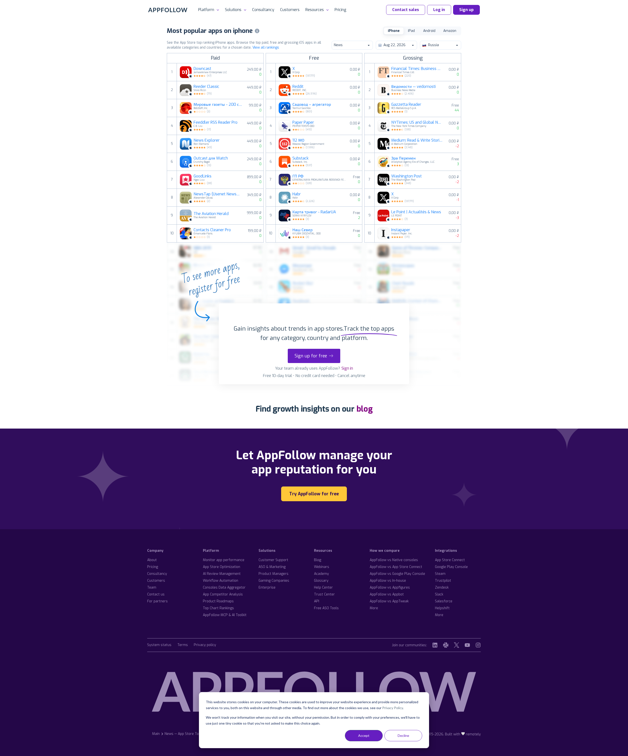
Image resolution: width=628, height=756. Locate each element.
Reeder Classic (206, 86)
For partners (157, 601)
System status (159, 645)
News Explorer (207, 140)
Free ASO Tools (326, 608)
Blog (317, 560)
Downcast (202, 69)
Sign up (466, 9)
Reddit (297, 86)
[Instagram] (478, 645)
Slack (439, 594)
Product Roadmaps (218, 601)
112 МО (298, 140)
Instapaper (400, 230)
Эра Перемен (403, 158)
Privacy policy (205, 645)
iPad (411, 30)
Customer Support (273, 560)
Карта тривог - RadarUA (314, 212)
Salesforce (443, 601)
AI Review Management (222, 573)
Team (151, 587)
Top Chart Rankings (218, 608)
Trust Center (324, 594)
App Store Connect (450, 560)
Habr (296, 194)
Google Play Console (451, 567)
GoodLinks (202, 176)
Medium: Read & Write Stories (417, 140)
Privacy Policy (392, 708)
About (152, 560)
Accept (363, 735)
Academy (321, 573)
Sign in (347, 368)
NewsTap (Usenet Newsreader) (217, 194)
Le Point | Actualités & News (416, 212)
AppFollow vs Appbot (387, 594)
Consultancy (263, 9)
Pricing (340, 9)
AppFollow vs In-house (388, 580)
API (316, 601)
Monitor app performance (223, 560)
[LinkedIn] (435, 645)
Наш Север (302, 230)
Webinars (321, 567)
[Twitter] (456, 645)
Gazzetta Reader (406, 104)
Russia (433, 45)
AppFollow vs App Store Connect (396, 567)
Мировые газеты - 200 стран (218, 104)
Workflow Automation (220, 580)
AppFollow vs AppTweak (389, 601)
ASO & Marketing (272, 567)
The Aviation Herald (211, 214)
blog (364, 409)
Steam (440, 573)
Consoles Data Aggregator (224, 587)
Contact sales (405, 9)
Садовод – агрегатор (311, 104)
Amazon (449, 30)
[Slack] (445, 645)
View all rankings (265, 47)
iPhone (394, 30)
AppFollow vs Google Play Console (397, 573)
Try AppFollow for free (314, 494)
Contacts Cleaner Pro (212, 230)
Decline (403, 735)
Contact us (156, 594)
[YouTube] (467, 645)
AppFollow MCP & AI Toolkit (225, 615)
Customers (290, 9)
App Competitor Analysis (223, 594)
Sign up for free (311, 356)
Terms (182, 645)
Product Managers (273, 573)
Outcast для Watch (211, 158)
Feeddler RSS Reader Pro (215, 122)
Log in (439, 9)
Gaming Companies (274, 580)
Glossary (321, 580)
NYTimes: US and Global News (417, 122)
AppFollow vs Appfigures (390, 587)
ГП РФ (297, 176)
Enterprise (267, 587)
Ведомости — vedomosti (413, 86)
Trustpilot (443, 580)
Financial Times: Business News (417, 69)
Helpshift (442, 608)
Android (429, 30)
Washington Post (406, 176)
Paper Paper (303, 122)
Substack (300, 158)
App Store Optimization (221, 567)
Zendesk (442, 587)
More (374, 608)
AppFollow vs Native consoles (394, 560)
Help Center (323, 587)
